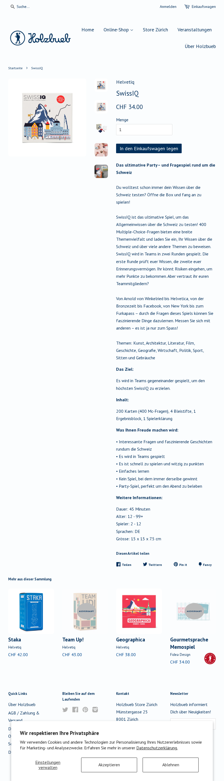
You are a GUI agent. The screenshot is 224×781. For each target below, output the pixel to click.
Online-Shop (117, 29)
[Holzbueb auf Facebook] (75, 710)
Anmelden (168, 6)
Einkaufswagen (204, 6)
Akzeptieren (109, 764)
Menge (122, 119)
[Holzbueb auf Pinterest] (85, 710)
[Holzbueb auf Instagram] (95, 710)
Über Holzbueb (200, 46)
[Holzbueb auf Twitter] (65, 710)
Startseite (15, 68)
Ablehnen (170, 764)
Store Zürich (155, 29)
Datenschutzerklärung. (157, 747)
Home (87, 29)
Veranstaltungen (195, 29)
